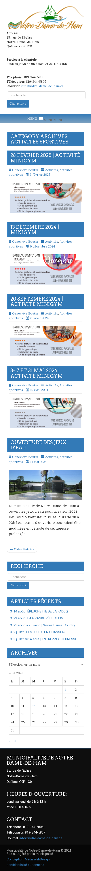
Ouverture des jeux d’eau (38, 444)
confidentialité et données (25, 865)
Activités (51, 170)
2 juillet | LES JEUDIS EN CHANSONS (39, 632)
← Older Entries (22, 549)
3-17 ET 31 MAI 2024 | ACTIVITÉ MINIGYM (36, 373)
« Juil (12, 741)
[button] (54, 120)
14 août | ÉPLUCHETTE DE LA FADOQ (40, 611)
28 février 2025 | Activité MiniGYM (45, 157)
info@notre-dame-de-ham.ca (42, 86)
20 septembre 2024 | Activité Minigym (36, 301)
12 (33, 706)
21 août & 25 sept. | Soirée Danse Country (44, 625)
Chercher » (17, 104)
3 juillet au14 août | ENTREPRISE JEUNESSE (45, 639)
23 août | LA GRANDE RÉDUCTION (38, 618)
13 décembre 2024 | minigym (34, 229)
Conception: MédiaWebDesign (28, 859)
